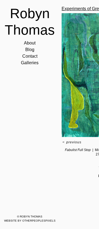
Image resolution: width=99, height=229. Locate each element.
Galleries (29, 63)
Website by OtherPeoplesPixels (30, 220)
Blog (29, 50)
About (29, 43)
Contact (29, 56)
